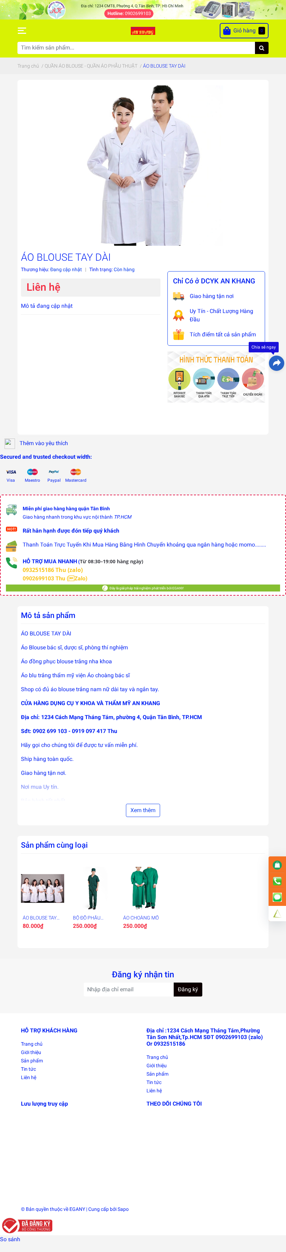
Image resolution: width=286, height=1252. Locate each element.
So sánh (10, 1239)
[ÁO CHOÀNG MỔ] (143, 888)
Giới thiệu (31, 1052)
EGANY (77, 1209)
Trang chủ (32, 1044)
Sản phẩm (32, 1060)
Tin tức (28, 1069)
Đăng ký (188, 989)
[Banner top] (143, 9)
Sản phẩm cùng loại (54, 844)
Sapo (123, 1209)
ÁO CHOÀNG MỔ (141, 918)
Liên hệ (28, 1077)
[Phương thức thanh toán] (216, 376)
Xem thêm (143, 810)
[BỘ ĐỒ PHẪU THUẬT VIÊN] (92, 888)
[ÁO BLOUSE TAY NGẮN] (42, 888)
